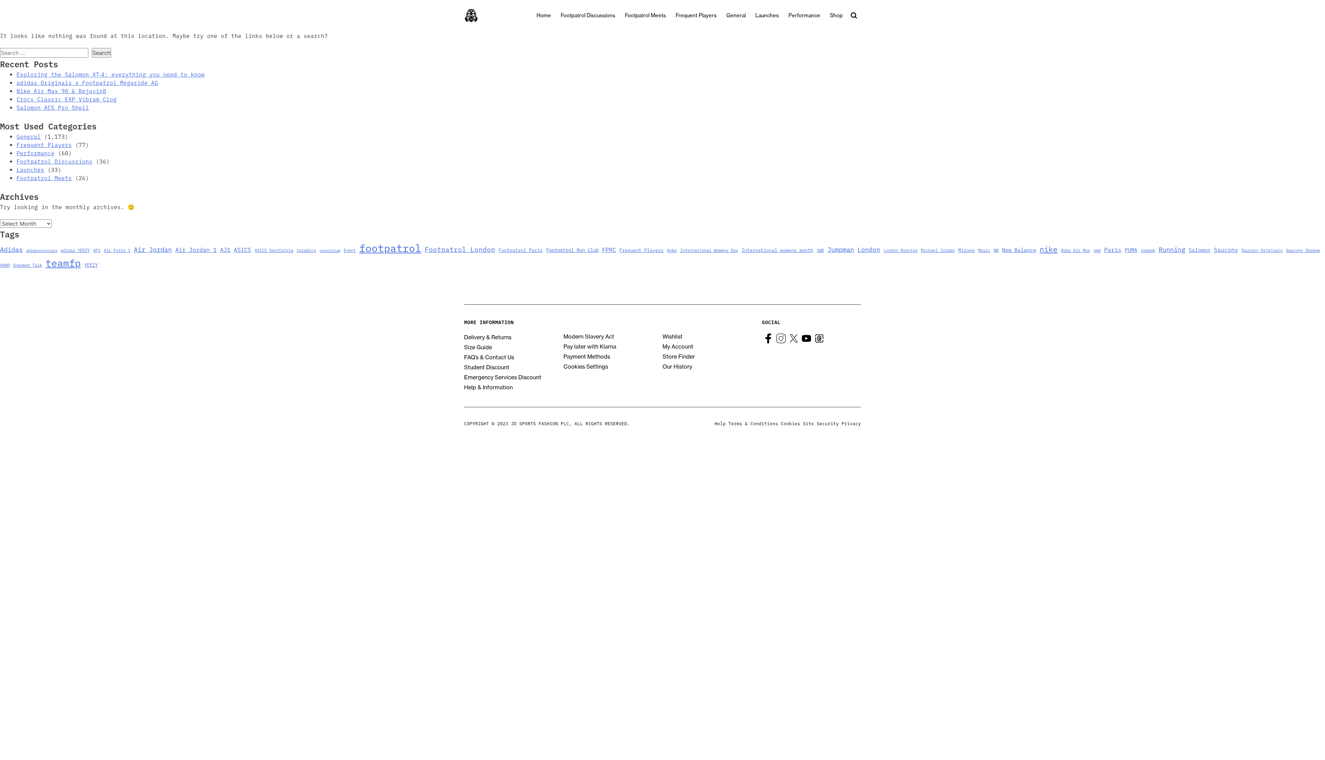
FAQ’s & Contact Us (489, 357)
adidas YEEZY (75, 250)
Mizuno (966, 250)
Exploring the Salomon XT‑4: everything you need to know (111, 74)
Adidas (11, 249)
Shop (836, 15)
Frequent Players (696, 15)
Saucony (1226, 249)
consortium (330, 250)
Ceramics (306, 250)
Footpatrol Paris (521, 250)
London (868, 249)
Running (1172, 249)
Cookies (790, 423)
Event (350, 250)
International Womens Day (709, 250)
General (736, 15)
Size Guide (478, 347)
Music (984, 250)
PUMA (1131, 249)
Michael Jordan (938, 250)
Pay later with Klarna (589, 346)
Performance (804, 15)
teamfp (63, 263)
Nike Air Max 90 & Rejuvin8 (61, 91)
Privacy (851, 423)
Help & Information (488, 387)
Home (544, 15)
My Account (677, 346)
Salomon (1199, 249)
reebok (1148, 250)
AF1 (96, 250)
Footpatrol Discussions (588, 15)
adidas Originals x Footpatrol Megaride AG (87, 82)
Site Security (821, 423)
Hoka (672, 250)
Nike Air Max (1075, 250)
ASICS (242, 249)
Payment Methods (586, 356)
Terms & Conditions (753, 423)
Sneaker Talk (27, 265)
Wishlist (672, 336)
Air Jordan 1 (196, 249)
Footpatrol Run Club (572, 249)
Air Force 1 (117, 250)
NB (996, 250)
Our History (677, 366)
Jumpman (840, 249)
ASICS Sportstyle (274, 250)
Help (720, 423)
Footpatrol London (460, 249)
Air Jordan (153, 249)
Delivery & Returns (487, 337)
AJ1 (225, 249)
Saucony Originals (1262, 250)
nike (1049, 249)
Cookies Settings (585, 366)
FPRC (609, 249)
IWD (820, 250)
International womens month (777, 250)
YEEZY (91, 265)
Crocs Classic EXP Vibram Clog (67, 99)
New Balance (1019, 249)
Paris (1112, 249)
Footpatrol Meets (645, 15)
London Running (900, 250)
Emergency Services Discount (502, 377)
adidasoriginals (41, 250)
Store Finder (678, 356)
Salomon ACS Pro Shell (53, 107)
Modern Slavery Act (588, 336)
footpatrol (390, 247)
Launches (767, 15)
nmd (1097, 250)
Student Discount (486, 367)
